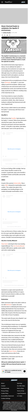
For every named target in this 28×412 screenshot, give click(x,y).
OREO (6, 185)
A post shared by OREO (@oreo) (14, 226)
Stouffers (14, 118)
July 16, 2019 (21, 332)
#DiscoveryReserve (13, 326)
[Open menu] (2, 2)
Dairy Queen (4, 244)
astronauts (8, 82)
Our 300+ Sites (21, 386)
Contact (3, 386)
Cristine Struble (7, 32)
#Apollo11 (21, 318)
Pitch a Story (20, 388)
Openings (19, 383)
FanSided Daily (5, 388)
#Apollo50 (23, 326)
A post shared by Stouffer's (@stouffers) (14, 163)
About (2, 383)
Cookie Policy (4, 393)
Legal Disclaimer (21, 393)
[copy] (10, 35)
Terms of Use (20, 391)
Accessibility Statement (7, 396)
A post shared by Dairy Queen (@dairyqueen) (14, 285)
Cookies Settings (5, 398)
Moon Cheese (13, 351)
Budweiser (9, 304)
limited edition (17, 183)
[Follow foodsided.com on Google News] (25, 371)
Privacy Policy (4, 391)
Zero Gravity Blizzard (18, 246)
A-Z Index (19, 396)
